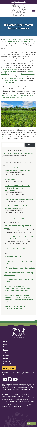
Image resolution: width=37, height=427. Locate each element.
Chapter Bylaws (8, 364)
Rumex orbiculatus (27, 74)
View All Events (18, 218)
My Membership (20, 2)
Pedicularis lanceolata (9, 69)
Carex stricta (22, 76)
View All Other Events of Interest (18, 249)
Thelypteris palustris (9, 72)
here (2, 136)
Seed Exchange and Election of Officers (19, 199)
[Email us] (4, 380)
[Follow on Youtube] (15, 380)
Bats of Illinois (10, 179)
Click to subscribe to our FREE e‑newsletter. (17, 153)
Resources (6, 347)
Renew (12, 368)
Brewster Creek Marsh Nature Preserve (18, 39)
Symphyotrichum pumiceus (11, 80)
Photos (5, 350)
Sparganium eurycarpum (16, 78)
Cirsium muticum (7, 82)
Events (5, 344)
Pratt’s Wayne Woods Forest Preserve (21, 41)
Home (5, 341)
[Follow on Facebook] (10, 380)
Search (30, 144)
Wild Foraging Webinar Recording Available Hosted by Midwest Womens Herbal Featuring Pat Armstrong (18, 288)
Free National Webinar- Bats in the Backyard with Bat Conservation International (17, 188)
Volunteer (6, 355)
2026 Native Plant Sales (12, 256)
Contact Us (6, 361)
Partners (6, 358)
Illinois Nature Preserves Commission (14, 95)
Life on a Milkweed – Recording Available (19, 268)
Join (13, 2)
